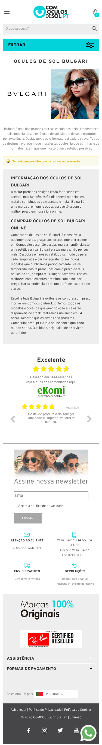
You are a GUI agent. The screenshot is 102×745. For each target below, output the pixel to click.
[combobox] (51, 29)
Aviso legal (18, 709)
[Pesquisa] (95, 28)
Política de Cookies (78, 709)
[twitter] (60, 726)
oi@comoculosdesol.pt (27, 548)
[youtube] (76, 726)
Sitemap (75, 717)
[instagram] (45, 726)
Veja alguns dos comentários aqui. (51, 381)
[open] (7, 12)
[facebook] (29, 726)
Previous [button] (12, 419)
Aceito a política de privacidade (40, 505)
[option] (68, 423)
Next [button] (89, 419)
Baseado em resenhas (51, 377)
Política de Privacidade (45, 709)
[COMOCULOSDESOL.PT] (51, 7)
